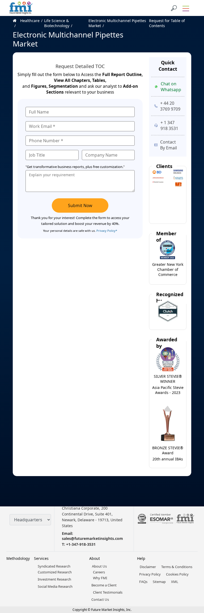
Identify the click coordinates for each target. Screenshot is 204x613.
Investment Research (54, 579)
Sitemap (159, 581)
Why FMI (100, 578)
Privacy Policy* (106, 231)
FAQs (143, 581)
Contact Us (100, 599)
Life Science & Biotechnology (56, 23)
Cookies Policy (177, 574)
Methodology (18, 558)
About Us (99, 566)
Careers (99, 572)
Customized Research (55, 572)
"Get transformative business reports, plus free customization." (75, 166)
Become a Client (104, 585)
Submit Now (80, 205)
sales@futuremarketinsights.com (92, 538)
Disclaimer (148, 566)
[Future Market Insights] (21, 8)
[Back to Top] (190, 567)
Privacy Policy (150, 574)
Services (41, 558)
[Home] (16, 23)
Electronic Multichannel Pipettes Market (117, 23)
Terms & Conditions (176, 566)
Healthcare (30, 20)
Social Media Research (55, 586)
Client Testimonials (107, 592)
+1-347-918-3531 (81, 544)
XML (174, 581)
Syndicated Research (54, 566)
